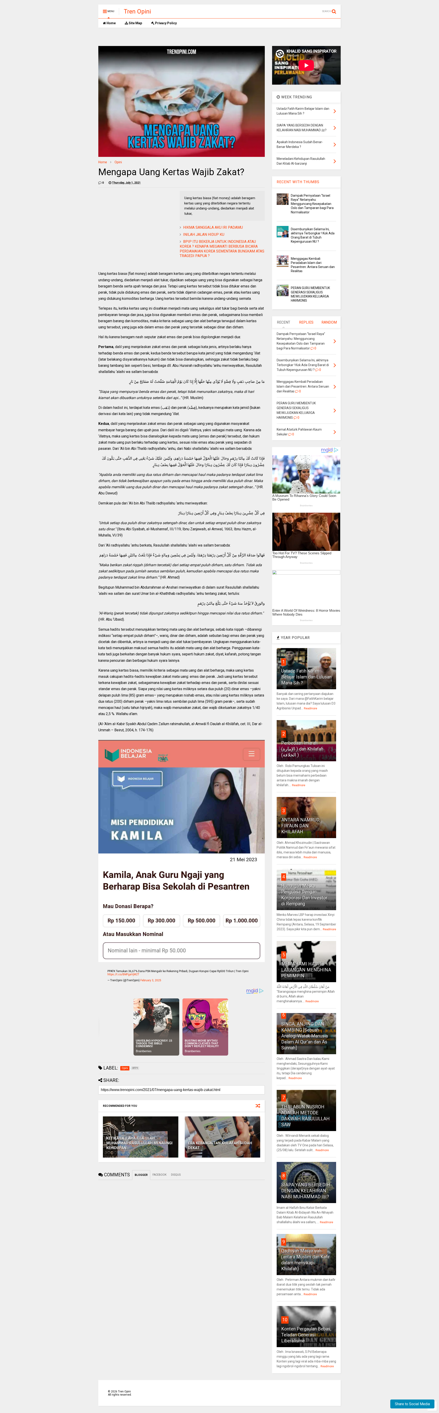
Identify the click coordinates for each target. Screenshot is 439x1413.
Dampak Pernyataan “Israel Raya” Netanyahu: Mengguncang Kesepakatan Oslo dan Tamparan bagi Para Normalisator (312, 204)
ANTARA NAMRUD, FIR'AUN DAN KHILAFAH (300, 825)
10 (284, 1319)
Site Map (135, 23)
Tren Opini (137, 11)
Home (111, 23)
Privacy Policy (165, 23)
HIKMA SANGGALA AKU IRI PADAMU (213, 227)
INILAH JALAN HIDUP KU (203, 234)
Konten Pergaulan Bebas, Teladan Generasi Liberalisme (306, 1334)
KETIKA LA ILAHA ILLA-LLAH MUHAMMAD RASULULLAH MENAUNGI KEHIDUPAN (139, 1143)
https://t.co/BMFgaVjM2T (123, 974)
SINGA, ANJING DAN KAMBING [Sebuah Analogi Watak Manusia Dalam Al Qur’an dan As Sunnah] (304, 1036)
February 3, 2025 (150, 980)
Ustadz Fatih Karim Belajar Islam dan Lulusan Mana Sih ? (306, 677)
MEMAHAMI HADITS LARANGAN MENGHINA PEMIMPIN (306, 970)
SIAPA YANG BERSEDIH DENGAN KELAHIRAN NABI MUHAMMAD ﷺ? (305, 1190)
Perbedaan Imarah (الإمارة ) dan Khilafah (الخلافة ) (302, 749)
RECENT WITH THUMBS (298, 182)
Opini (118, 162)
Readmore (310, 708)
